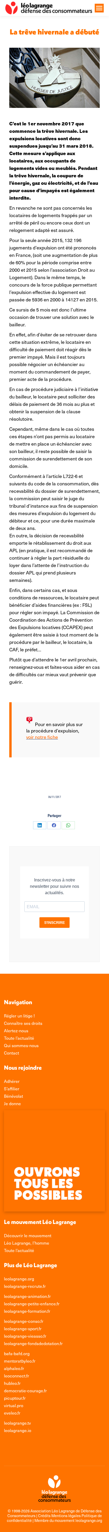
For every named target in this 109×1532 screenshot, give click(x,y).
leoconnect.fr (16, 1375)
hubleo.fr (12, 1383)
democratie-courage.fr (25, 1390)
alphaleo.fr (14, 1368)
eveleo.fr (12, 1413)
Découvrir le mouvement (27, 1235)
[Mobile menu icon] (99, 8)
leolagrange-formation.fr (27, 1311)
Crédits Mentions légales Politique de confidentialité (54, 1518)
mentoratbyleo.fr (19, 1361)
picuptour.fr (15, 1398)
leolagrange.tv (17, 1423)
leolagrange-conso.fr (23, 1321)
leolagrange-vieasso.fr (25, 1336)
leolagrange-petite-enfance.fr (32, 1303)
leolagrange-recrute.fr (25, 1286)
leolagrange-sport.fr (23, 1328)
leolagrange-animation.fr (27, 1296)
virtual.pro (13, 1405)
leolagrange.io (17, 1430)
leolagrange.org (19, 1278)
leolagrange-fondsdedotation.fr (33, 1343)
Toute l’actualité (19, 1250)
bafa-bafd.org (17, 1353)
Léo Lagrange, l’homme (26, 1243)
